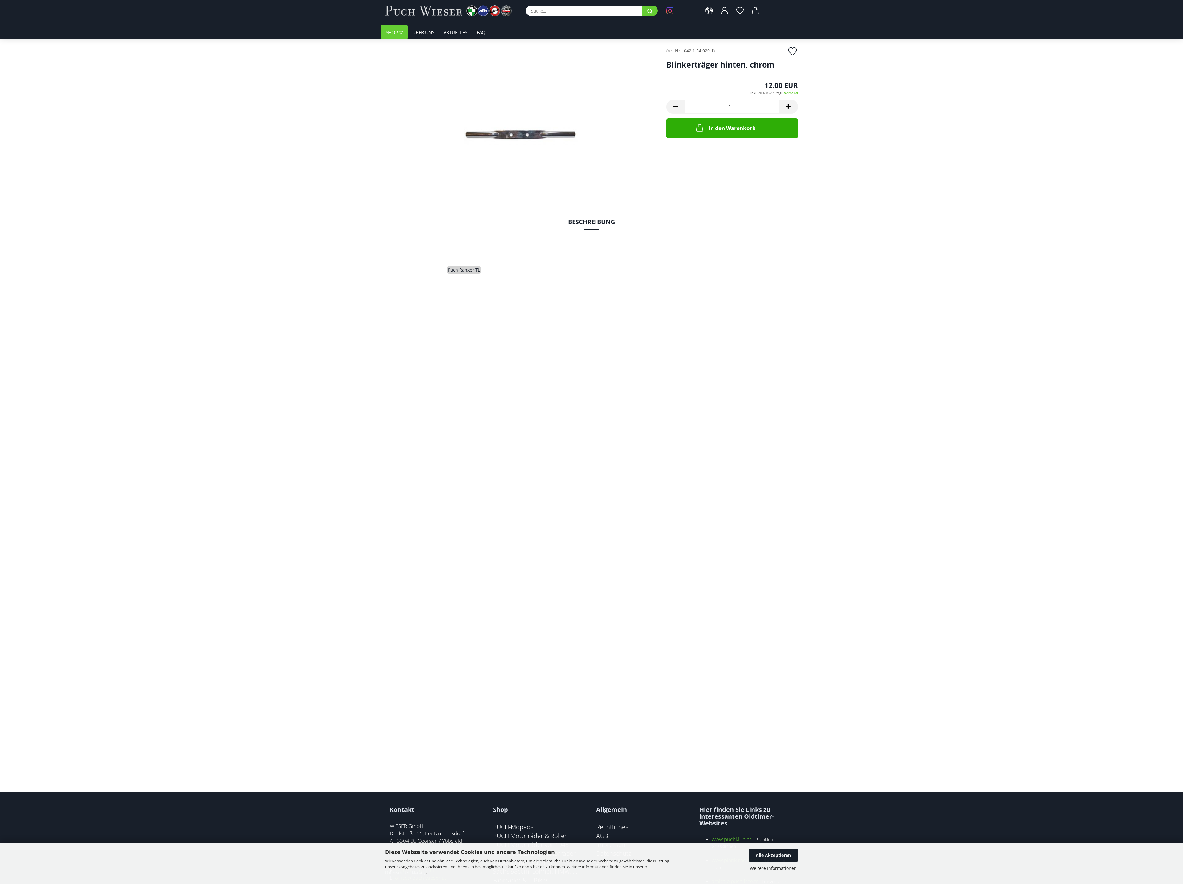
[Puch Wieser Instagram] (679, 11)
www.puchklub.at (731, 839)
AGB (602, 835)
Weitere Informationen (773, 868)
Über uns (423, 32)
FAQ (481, 32)
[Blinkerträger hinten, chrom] (521, 118)
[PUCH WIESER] (451, 11)
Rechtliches (612, 826)
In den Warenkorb (732, 128)
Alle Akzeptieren (773, 855)
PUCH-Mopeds (513, 826)
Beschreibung (591, 222)
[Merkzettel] (740, 11)
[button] (709, 11)
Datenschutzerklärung (405, 872)
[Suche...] (650, 11)
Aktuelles (455, 32)
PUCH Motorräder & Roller (530, 835)
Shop (392, 32)
